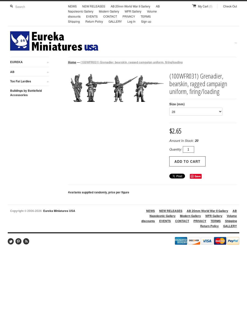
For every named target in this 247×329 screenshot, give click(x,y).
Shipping (74, 21)
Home (72, 62)
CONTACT (110, 16)
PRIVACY (129, 16)
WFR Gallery (133, 11)
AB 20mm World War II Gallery (130, 6)
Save (198, 176)
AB (29, 72)
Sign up (146, 21)
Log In (131, 21)
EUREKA (29, 62)
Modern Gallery (109, 11)
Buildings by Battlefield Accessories (26, 92)
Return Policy (94, 21)
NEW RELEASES (93, 6)
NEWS (72, 6)
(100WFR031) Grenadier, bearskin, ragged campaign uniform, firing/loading (132, 62)
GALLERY (115, 21)
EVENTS (92, 16)
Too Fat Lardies (29, 81)
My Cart (205, 6)
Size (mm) (177, 104)
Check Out (230, 6)
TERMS (146, 16)
